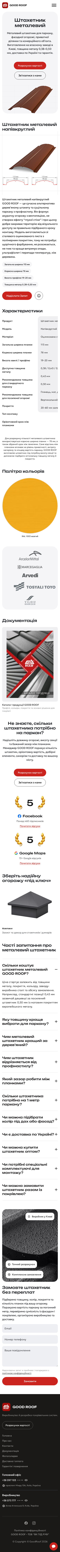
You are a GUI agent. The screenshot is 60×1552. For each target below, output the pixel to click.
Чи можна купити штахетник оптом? (21, 1149)
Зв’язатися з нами (30, 75)
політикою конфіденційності (16, 1373)
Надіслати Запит (17, 295)
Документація (10, 1450)
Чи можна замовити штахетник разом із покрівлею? (23, 1190)
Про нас (7, 1440)
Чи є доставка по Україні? (28, 1134)
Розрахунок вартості (18, 1425)
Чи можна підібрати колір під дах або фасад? (28, 1119)
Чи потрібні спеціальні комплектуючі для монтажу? (24, 1168)
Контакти (7, 1445)
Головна (7, 1435)
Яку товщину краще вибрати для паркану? (25, 1022)
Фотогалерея (10, 1456)
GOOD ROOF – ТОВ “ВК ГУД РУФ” (30, 1534)
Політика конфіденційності (30, 1530)
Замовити (30, 1381)
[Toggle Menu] (54, 5)
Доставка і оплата (12, 1461)
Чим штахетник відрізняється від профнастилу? (19, 1062)
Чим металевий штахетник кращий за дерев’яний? (24, 1041)
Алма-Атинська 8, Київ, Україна (22, 1505)
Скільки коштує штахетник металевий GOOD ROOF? (25, 969)
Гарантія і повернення (15, 1466)
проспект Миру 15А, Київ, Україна (23, 1485)
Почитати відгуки (30, 826)
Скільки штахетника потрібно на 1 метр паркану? (22, 1100)
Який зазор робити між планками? (26, 1081)
